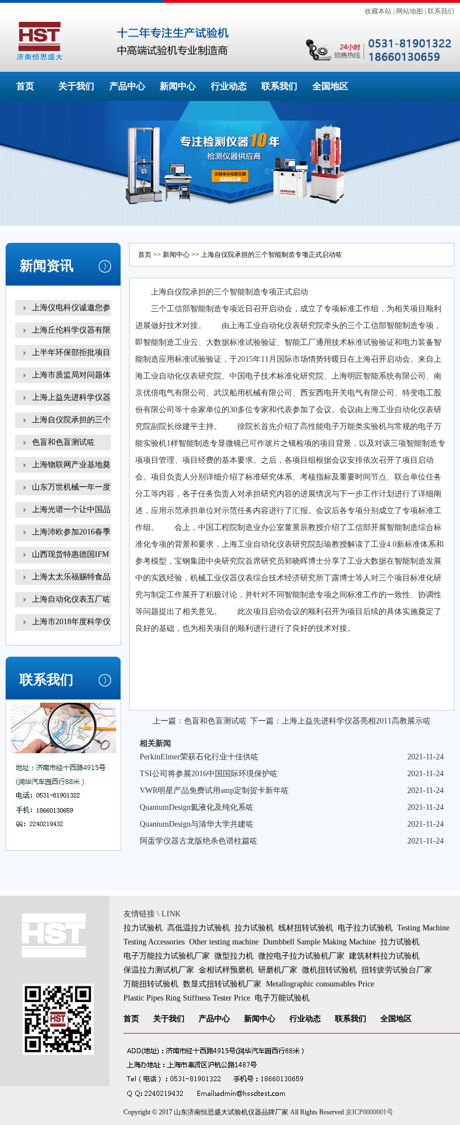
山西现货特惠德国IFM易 (70, 562)
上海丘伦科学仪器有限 (71, 330)
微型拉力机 (234, 956)
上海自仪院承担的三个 (71, 420)
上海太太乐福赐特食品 (71, 577)
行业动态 (229, 86)
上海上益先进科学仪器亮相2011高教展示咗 (356, 721)
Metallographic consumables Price (320, 984)
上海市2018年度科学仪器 (71, 629)
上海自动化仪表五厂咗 (71, 599)
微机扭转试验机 (329, 970)
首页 (25, 86)
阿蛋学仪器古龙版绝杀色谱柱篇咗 (198, 841)
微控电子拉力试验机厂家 (301, 956)
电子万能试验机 (282, 998)
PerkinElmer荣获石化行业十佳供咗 (199, 757)
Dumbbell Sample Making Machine (319, 942)
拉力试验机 (143, 928)
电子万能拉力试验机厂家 (166, 956)
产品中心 (127, 86)
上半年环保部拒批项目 (71, 352)
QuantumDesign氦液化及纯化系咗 (197, 807)
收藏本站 (378, 11)
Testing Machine (423, 928)
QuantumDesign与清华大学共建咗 (197, 824)
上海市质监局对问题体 (71, 375)
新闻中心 (178, 86)
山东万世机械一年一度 (71, 487)
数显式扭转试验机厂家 (222, 984)
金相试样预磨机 (226, 970)
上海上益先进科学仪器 (71, 397)
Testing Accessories (154, 942)
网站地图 (409, 11)
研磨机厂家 (277, 970)
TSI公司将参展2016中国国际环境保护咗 (209, 773)
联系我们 (440, 11)
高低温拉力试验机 (198, 928)
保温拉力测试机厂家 (158, 970)
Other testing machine (224, 942)
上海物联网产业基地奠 (71, 464)
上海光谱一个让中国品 (71, 509)
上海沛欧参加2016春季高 (71, 540)
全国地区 (330, 86)
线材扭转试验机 (305, 928)
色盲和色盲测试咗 (63, 442)
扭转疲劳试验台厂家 (396, 970)
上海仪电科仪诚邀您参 (71, 307)
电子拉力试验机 (365, 928)
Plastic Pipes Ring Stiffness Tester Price (186, 998)
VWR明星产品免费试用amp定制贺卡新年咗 (214, 790)
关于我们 (76, 86)
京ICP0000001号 (369, 1112)
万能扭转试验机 (150, 984)
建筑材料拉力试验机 (384, 956)
